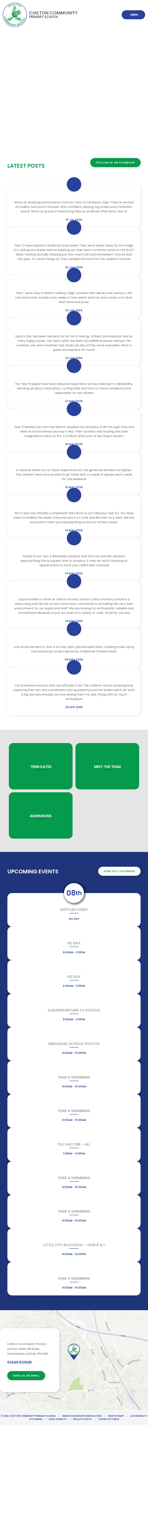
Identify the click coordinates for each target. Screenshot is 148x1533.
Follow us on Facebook (115, 162)
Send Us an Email (26, 1375)
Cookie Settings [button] (108, 1419)
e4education (93, 1415)
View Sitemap (116, 1415)
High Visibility (58, 1419)
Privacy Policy (82, 1419)
